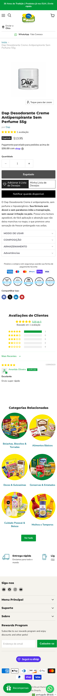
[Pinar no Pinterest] (22, 297)
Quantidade (7, 156)
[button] (9, 132)
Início (4, 42)
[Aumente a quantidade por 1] (29, 163)
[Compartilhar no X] (10, 297)
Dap (8, 127)
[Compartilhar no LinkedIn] (16, 297)
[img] (8, 365)
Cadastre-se (47, 643)
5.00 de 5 (36, 321)
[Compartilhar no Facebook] (4, 297)
